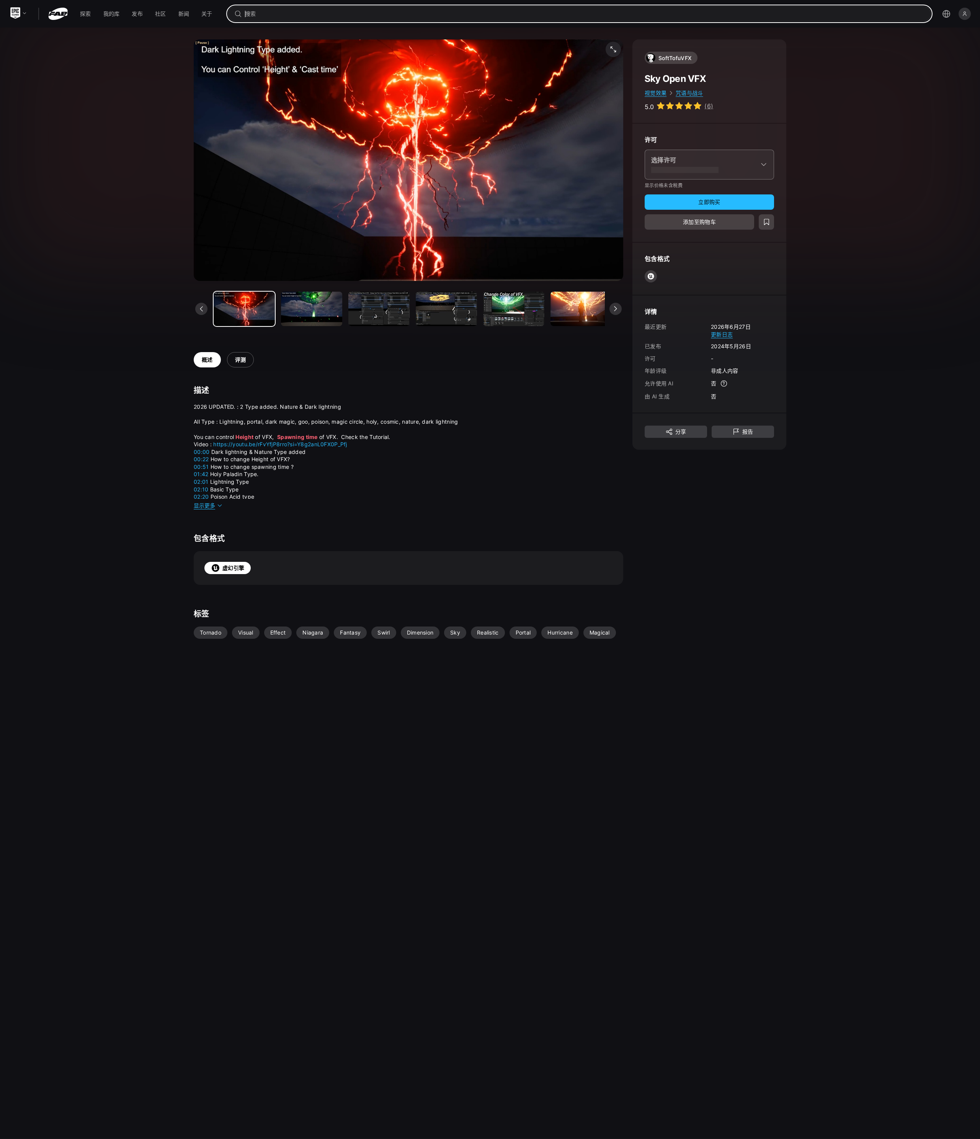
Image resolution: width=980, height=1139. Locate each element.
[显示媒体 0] (244, 309)
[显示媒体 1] (311, 309)
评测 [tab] (240, 359)
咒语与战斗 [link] (689, 93)
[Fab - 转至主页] (58, 14)
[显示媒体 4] (513, 309)
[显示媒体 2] (379, 309)
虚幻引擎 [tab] (233, 568)
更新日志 (722, 334)
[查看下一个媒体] (615, 309)
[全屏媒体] (613, 49)
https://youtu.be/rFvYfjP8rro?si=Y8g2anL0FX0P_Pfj (280, 444)
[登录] (965, 14)
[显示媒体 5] (581, 309)
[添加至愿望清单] (766, 222)
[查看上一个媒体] (201, 309)
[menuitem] (85, 14)
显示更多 (204, 505)
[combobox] (584, 14)
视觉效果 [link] (655, 93)
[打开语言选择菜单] (946, 14)
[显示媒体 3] (446, 309)
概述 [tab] (207, 359)
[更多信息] (723, 383)
